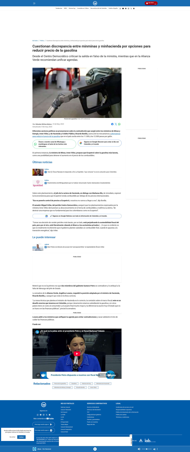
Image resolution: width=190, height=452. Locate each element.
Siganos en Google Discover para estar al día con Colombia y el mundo (101, 143)
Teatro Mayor (64, 424)
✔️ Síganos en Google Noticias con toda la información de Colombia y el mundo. (78, 216)
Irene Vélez (93, 387)
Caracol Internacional (67, 427)
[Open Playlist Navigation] (157, 449)
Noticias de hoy (86, 383)
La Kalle (63, 414)
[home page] (95, 3)
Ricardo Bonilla (80, 387)
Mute (139, 449)
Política (42, 40)
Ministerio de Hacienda (102, 383)
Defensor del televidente (94, 409)
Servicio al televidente (93, 407)
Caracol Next (64, 432)
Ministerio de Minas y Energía (62, 387)
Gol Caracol (64, 412)
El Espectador (64, 422)
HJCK (62, 417)
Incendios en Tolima (83, 8)
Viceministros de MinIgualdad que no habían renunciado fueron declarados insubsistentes (78, 183)
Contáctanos (90, 417)
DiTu (62, 419)
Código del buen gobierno (94, 414)
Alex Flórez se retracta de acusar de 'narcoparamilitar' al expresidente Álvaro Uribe (75, 247)
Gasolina (74, 383)
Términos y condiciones (122, 417)
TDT (88, 412)
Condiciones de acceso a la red (124, 407)
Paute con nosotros (92, 422)
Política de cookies (121, 414)
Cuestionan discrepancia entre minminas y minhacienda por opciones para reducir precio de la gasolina (75, 40)
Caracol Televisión (66, 409)
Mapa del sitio (91, 424)
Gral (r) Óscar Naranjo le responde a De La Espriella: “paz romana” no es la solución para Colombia (81, 172)
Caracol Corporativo (66, 429)
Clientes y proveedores (93, 419)
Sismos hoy (72, 8)
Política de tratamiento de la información (127, 412)
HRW (65, 8)
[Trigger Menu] (34, 3)
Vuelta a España (113, 8)
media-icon (95, 449)
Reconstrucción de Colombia (99, 8)
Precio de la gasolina (60, 383)
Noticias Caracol (65, 407)
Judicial (47, 244)
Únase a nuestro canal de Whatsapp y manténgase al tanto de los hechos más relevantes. (52, 144)
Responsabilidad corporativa (124, 409)
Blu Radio (35, 40)
